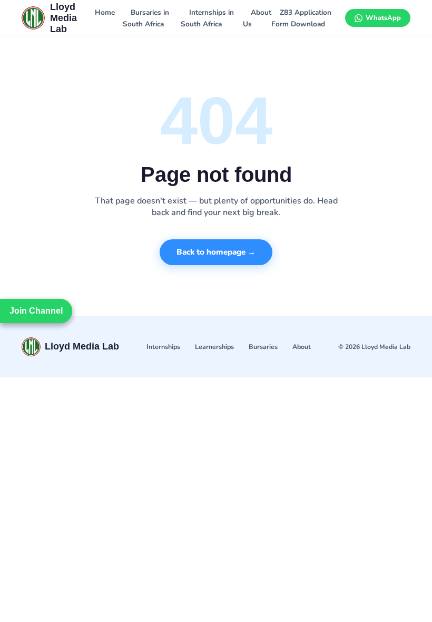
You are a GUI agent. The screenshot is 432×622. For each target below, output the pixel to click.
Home (105, 12)
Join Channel (36, 310)
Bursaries (263, 346)
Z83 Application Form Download (301, 18)
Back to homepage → (216, 252)
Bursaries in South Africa (146, 18)
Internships (163, 346)
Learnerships (214, 346)
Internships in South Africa (207, 18)
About (301, 346)
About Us (257, 18)
